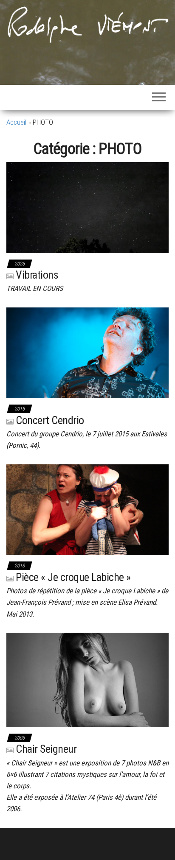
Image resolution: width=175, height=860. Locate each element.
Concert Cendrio (50, 420)
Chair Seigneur (46, 749)
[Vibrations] (87, 207)
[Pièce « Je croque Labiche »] (87, 509)
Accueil (16, 122)
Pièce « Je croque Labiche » (73, 577)
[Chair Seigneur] (87, 679)
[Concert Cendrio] (87, 352)
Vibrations (37, 274)
